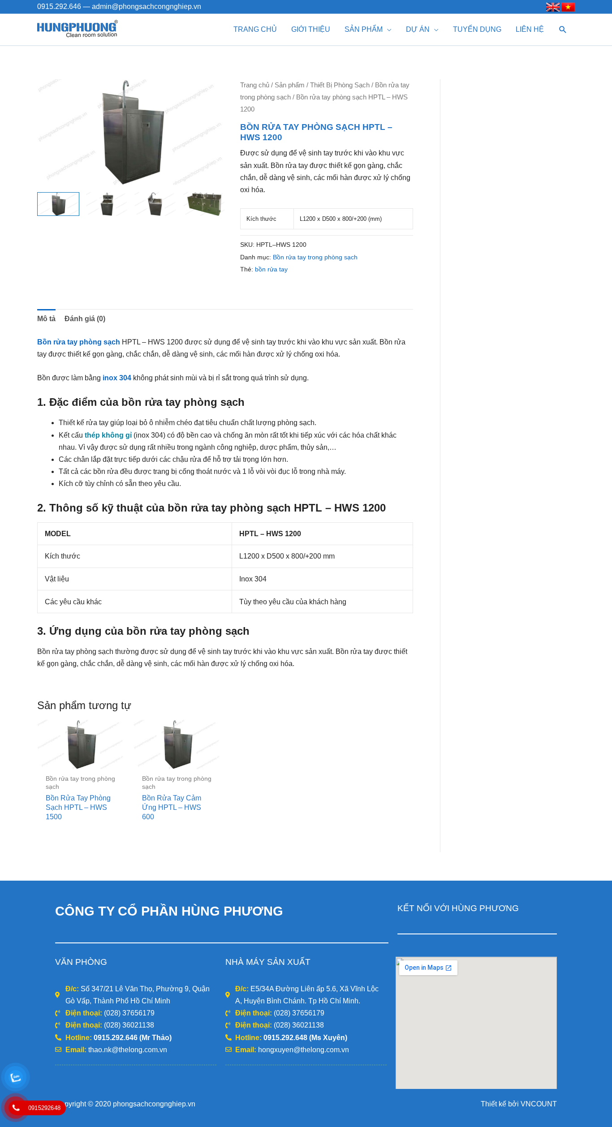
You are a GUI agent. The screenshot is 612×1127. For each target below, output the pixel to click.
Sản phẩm (290, 85)
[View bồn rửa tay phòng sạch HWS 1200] (204, 204)
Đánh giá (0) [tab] (85, 319)
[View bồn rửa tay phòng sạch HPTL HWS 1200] (107, 204)
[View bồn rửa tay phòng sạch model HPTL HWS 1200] (58, 204)
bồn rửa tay (271, 269)
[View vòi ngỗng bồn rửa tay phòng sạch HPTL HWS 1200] (155, 204)
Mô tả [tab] (46, 319)
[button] (563, 29)
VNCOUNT (539, 1104)
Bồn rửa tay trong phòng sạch (315, 257)
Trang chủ (254, 85)
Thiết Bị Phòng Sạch (340, 85)
